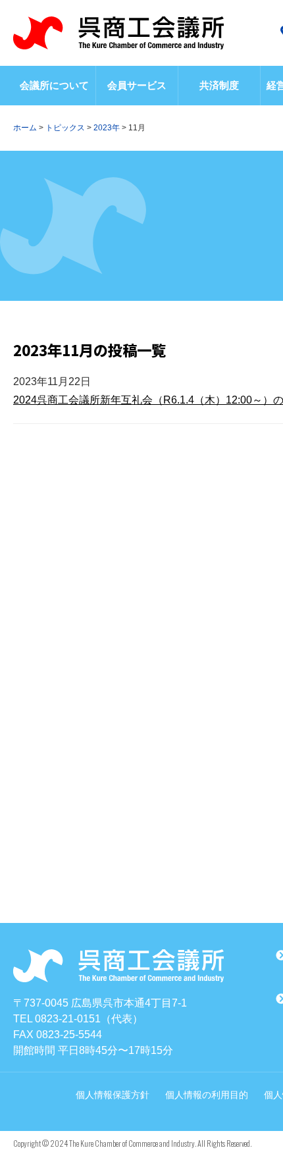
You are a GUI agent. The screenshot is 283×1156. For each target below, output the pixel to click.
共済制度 (219, 85)
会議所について (54, 85)
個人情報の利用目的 (206, 1095)
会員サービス (137, 85)
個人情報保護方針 (112, 1095)
